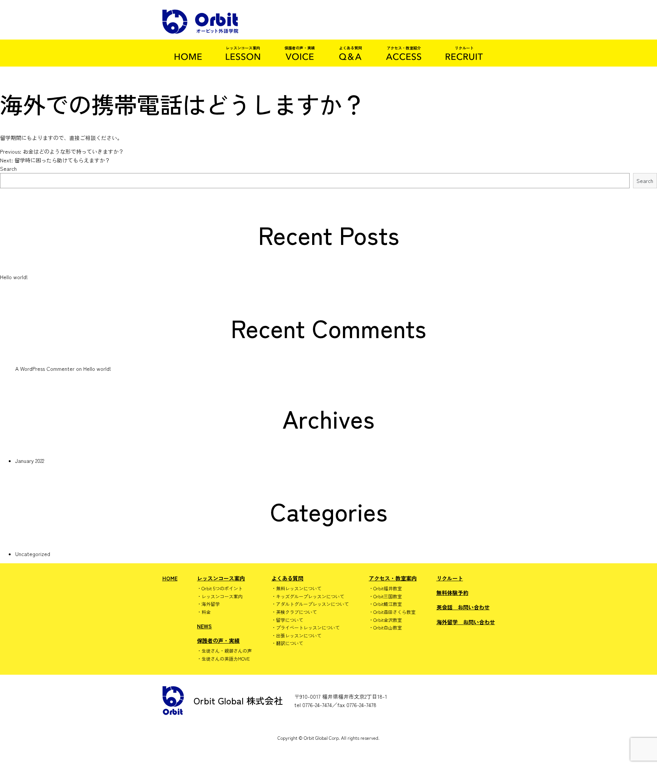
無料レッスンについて (299, 588)
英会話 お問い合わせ (463, 607)
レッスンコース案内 (221, 578)
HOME (170, 578)
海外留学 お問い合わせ (465, 622)
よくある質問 (287, 578)
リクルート (449, 578)
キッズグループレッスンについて (310, 596)
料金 (206, 612)
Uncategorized (32, 554)
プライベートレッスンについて (308, 628)
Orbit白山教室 (387, 628)
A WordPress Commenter (45, 368)
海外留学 (211, 604)
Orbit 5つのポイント (222, 588)
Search (8, 168)
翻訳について (289, 643)
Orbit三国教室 (387, 596)
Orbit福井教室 (387, 588)
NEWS (204, 626)
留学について (289, 620)
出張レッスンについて (299, 636)
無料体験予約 (452, 592)
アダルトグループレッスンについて (312, 604)
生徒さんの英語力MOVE (226, 659)
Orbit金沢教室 (387, 620)
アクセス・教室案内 (393, 578)
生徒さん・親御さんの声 (227, 651)
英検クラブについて (296, 612)
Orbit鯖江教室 (387, 604)
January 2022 (29, 460)
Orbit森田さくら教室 (394, 612)
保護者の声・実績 (218, 640)
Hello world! (14, 277)
